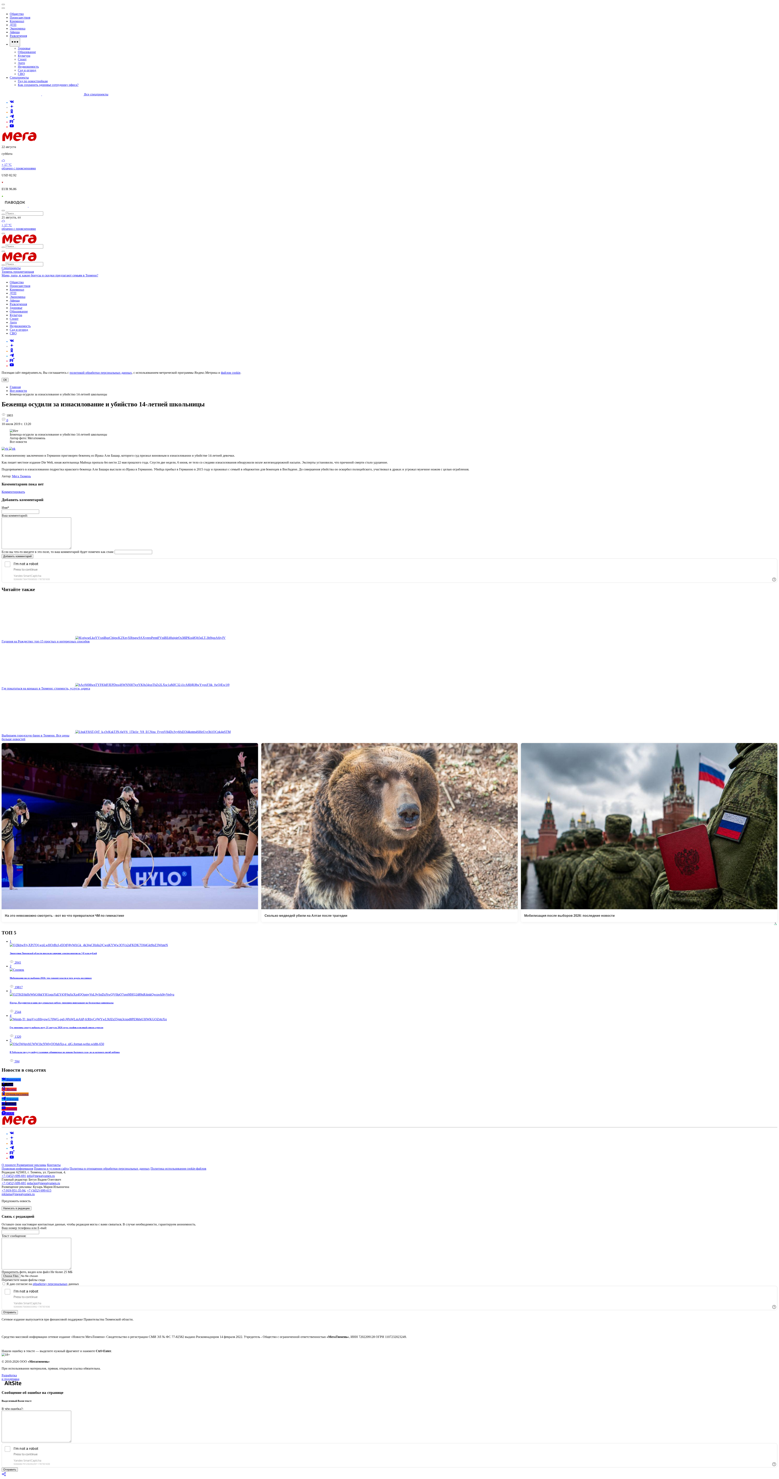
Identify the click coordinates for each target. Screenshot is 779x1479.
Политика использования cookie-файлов (178, 1168)
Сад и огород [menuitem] (27, 70)
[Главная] (48, 140)
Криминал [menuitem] (17, 21)
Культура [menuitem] (24, 55)
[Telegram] (12, 117)
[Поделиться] (4, 1475)
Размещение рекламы (31, 1165)
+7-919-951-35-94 (13, 1190)
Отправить (9, 1312)
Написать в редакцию (16, 1208)
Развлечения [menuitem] (18, 35)
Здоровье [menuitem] (24, 48)
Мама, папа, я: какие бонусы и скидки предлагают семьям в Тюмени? (50, 275)
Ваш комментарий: (15, 515)
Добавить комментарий (17, 556)
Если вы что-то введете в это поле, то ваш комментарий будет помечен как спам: (58, 552)
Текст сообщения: (14, 1236)
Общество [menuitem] (17, 14)
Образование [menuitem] (27, 52)
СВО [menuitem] (21, 74)
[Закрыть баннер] (3, 4)
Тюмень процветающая (18, 271)
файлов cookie (230, 372)
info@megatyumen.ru (41, 1176)
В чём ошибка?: (12, 1408)
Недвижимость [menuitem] (28, 66)
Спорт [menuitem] (22, 59)
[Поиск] (3, 210)
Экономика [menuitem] (17, 28)
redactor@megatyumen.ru (43, 1183)
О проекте (9, 1165)
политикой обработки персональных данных (101, 372)
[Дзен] (12, 107)
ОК (5, 379)
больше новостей (13, 739)
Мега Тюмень (21, 476)
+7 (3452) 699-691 (14, 1176)
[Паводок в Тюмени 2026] (15, 206)
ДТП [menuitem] (13, 25)
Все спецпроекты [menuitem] (96, 94)
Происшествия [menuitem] (20, 17)
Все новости (18, 390)
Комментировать (13, 492)
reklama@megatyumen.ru (18, 1194)
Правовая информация (17, 1168)
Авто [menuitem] (21, 63)
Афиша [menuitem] (15, 32)
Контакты (54, 1165)
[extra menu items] (15, 42)
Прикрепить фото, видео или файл (37, 1272)
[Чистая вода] (39, 206)
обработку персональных (50, 1284)
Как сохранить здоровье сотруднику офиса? (48, 85)
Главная (15, 387)
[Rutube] (12, 122)
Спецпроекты (11, 268)
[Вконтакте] (12, 102)
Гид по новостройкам (33, 81)
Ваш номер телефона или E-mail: (24, 1228)
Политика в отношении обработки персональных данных (110, 1168)
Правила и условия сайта (51, 1168)
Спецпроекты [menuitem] (19, 77)
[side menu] (3, 8)
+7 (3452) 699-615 (39, 1190)
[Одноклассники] (12, 112)
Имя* (5, 507)
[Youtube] (12, 127)
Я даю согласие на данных (42, 1284)
